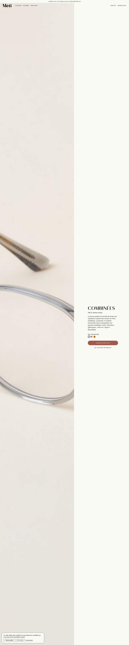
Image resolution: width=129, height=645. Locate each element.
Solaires (26, 5)
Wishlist (113, 5)
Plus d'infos (92, 329)
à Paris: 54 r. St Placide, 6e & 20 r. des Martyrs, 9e (64, 1)
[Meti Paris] (7, 5)
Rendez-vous (122, 5)
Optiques (18, 5)
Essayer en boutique (103, 343)
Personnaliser (29, 640)
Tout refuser (20, 640)
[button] (103, 348)
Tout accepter (9, 640)
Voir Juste (34, 5)
